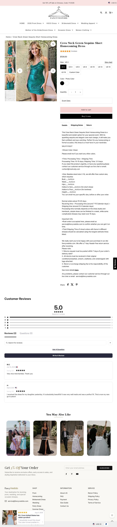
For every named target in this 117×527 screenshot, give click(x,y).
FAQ (61, 496)
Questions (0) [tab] (26, 333)
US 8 (85, 67)
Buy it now (86, 116)
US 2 (63, 67)
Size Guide (64, 503)
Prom (34, 493)
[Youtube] (77, 474)
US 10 (92, 67)
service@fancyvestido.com (18, 501)
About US (63, 493)
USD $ (113, 3)
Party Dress (36, 506)
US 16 (63, 72)
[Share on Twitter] (72, 284)
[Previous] (19, 70)
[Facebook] (66, 474)
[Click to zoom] (53, 44)
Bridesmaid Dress (38, 499)
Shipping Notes (77, 125)
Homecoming (37, 496)
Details (64, 125)
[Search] (101, 12)
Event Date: (66, 101)
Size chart (108, 62)
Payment (63, 499)
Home (8, 37)
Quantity (63, 92)
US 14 (108, 67)
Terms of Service (94, 503)
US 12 (100, 67)
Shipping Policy (94, 496)
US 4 (70, 67)
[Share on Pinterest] (77, 284)
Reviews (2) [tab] (10, 333)
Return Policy (93, 493)
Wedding (35, 503)
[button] (68, 51)
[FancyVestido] (58, 12)
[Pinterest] (72, 474)
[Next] (53, 70)
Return (89, 125)
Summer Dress (37, 509)
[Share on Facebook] (68, 284)
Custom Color (74, 72)
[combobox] (110, 343)
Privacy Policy (93, 499)
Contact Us (64, 506)
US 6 (78, 67)
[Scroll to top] (112, 521)
